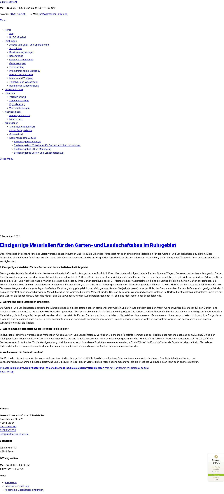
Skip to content (8, 1)
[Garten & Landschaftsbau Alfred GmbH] (14, 401)
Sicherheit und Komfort (22, 126)
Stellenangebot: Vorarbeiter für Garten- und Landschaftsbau (47, 145)
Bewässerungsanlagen (21, 52)
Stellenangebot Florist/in (27, 141)
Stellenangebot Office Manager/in (32, 149)
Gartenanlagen (17, 63)
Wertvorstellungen (19, 108)
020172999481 (8, 426)
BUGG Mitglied (17, 37)
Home (8, 29)
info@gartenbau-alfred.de (53, 14)
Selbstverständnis (19, 100)
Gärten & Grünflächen (21, 59)
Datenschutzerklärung (17, 486)
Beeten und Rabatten (21, 74)
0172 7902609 (18, 14)
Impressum (11, 482)
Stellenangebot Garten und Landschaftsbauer (39, 152)
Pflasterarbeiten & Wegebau (24, 70)
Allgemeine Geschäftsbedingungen (24, 489)
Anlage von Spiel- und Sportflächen (29, 44)
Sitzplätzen (15, 48)
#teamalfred (16, 134)
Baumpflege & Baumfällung (24, 85)
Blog (11, 33)
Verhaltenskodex (14, 89)
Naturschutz (16, 119)
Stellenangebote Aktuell (22, 137)
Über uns (10, 93)
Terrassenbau (16, 67)
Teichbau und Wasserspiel (23, 82)
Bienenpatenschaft (19, 115)
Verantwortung (17, 96)
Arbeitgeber (11, 123)
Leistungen (11, 41)
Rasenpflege (16, 55)
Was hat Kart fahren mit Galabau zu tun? (126, 368)
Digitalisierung (17, 104)
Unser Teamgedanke (20, 130)
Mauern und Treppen (21, 78)
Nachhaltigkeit (13, 111)
